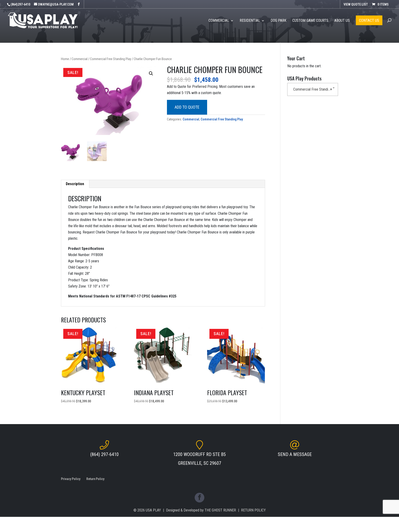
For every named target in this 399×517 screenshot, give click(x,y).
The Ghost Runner (220, 510)
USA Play (153, 510)
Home (65, 59)
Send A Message (295, 454)
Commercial (80, 59)
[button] (151, 73)
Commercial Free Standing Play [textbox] (313, 89)
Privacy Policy (70, 479)
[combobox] (312, 89)
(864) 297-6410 (104, 454)
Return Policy (95, 479)
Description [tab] (75, 184)
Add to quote (187, 107)
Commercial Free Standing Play (110, 59)
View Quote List (356, 4)
